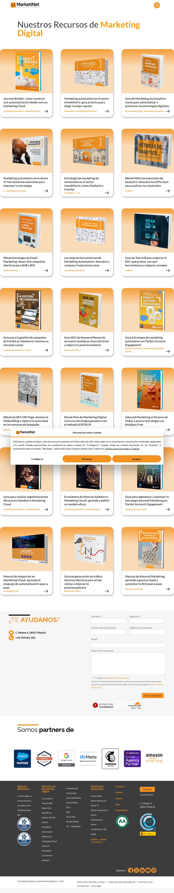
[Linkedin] (142, 870)
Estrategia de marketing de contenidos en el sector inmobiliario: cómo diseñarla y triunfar (83, 183)
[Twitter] (136, 870)
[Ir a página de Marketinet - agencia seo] (132, 759)
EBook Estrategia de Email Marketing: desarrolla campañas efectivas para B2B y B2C (24, 261)
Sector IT (95, 805)
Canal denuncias (145, 882)
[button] (157, 5)
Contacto (147, 789)
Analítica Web (72, 821)
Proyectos (120, 786)
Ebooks (118, 798)
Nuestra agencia (24, 796)
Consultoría (47, 798)
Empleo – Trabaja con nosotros (98, 840)
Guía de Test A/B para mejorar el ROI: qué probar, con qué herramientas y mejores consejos (146, 261)
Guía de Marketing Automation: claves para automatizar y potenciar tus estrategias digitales (147, 102)
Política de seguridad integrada (121, 882)
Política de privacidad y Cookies (91, 882)
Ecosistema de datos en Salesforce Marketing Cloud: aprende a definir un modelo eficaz (87, 500)
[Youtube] (148, 870)
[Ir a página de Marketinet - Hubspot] (44, 759)
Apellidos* (135, 616)
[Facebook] (130, 870)
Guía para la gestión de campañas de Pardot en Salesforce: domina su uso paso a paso (26, 341)
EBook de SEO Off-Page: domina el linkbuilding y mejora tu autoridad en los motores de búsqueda (25, 420)
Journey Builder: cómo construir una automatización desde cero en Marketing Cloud (25, 102)
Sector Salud (96, 796)
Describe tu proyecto (102, 650)
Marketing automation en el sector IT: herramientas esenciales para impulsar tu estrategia (25, 181)
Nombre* (96, 616)
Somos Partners (24, 800)
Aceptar (136, 458)
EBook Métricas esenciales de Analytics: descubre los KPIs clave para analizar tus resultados (147, 181)
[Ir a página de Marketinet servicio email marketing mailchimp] (110, 759)
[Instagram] (153, 870)
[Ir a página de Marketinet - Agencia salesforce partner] (22, 759)
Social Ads (70, 817)
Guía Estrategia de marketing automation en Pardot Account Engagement (145, 341)
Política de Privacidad (117, 677)
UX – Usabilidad (73, 826)
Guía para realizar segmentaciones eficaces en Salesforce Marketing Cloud (25, 500)
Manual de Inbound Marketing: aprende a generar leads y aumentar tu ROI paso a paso (145, 580)
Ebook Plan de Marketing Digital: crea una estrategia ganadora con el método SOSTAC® (85, 420)
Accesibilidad (83, 886)
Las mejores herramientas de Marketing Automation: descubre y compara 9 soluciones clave (87, 261)
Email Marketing (73, 798)
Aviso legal (96, 886)
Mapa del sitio (121, 810)
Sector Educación (99, 800)
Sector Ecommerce (99, 810)
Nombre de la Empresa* (103, 627)
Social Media (71, 802)
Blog (117, 804)
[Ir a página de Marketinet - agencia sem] (66, 759)
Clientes (119, 792)
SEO (68, 807)
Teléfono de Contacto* (141, 627)
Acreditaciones (24, 805)
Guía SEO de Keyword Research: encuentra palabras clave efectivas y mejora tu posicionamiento (86, 341)
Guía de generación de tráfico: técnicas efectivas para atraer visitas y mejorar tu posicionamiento (83, 582)
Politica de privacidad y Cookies (122, 448)
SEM (68, 812)
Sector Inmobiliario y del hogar (98, 829)
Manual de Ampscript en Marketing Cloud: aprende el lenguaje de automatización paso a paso (25, 582)
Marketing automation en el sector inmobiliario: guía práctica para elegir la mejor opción (86, 102)
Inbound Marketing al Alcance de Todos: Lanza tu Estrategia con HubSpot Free (146, 420)
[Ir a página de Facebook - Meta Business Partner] (88, 759)
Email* (94, 639)
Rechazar (87, 458)
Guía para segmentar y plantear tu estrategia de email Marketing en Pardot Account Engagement (147, 500)
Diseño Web (47, 803)
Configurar (37, 458)
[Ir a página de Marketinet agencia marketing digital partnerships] (154, 759)
